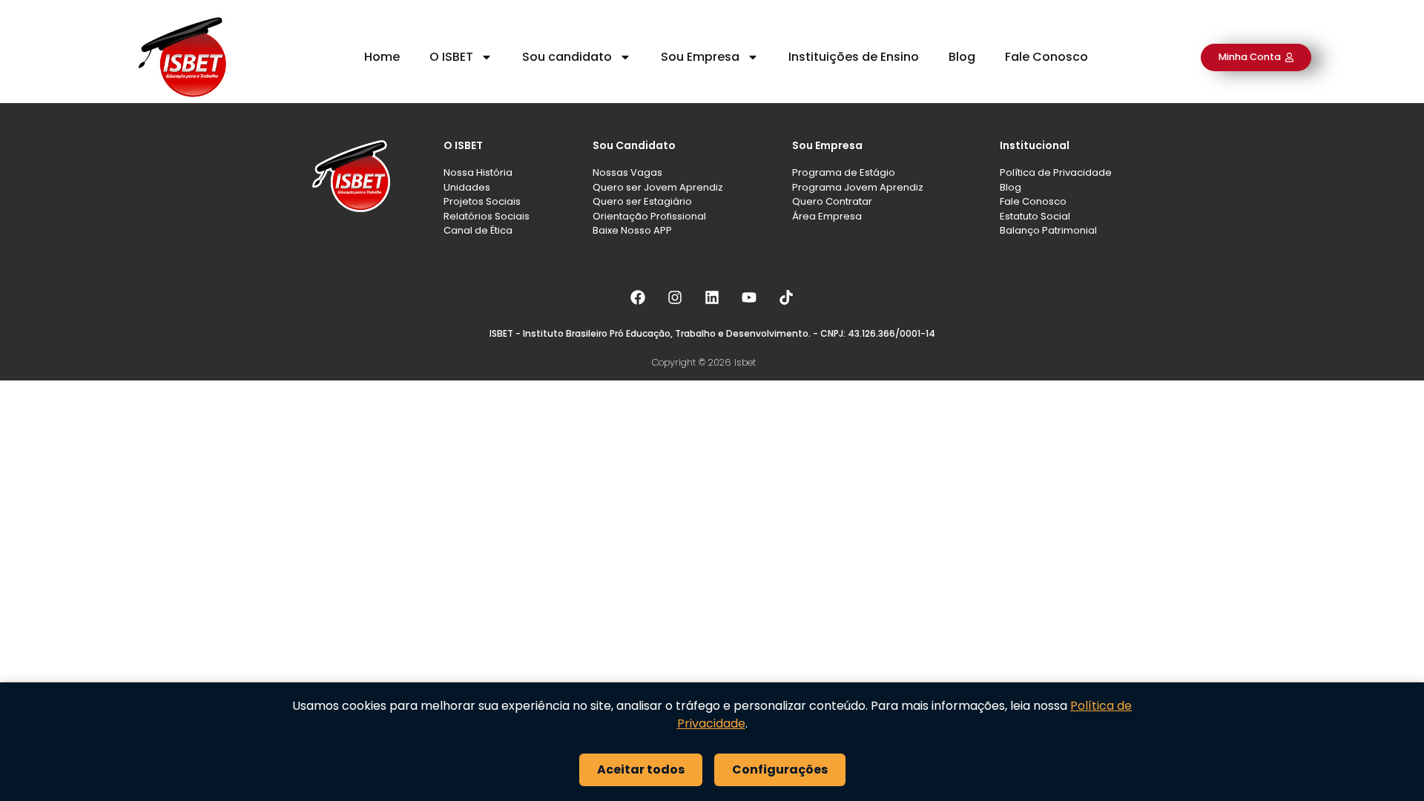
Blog (962, 56)
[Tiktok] (786, 297)
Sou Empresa (700, 56)
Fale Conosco (1046, 56)
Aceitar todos (641, 769)
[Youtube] (749, 297)
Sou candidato (567, 56)
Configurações (780, 769)
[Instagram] (675, 297)
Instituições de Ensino (853, 56)
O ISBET (451, 56)
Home (382, 56)
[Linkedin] (712, 297)
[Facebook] (638, 297)
